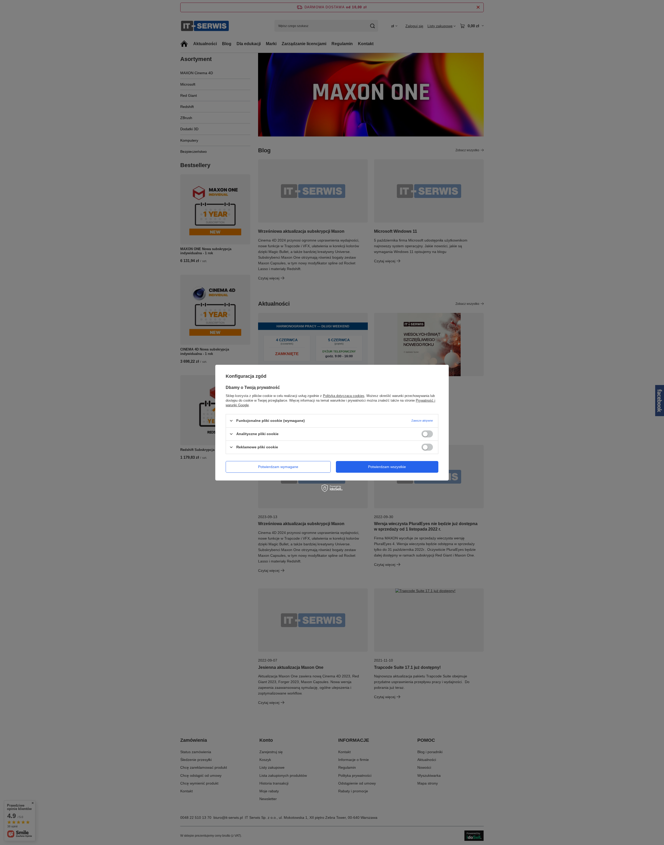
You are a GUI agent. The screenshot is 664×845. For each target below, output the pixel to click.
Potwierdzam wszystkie (387, 467)
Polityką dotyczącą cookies (343, 395)
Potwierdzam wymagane (278, 467)
